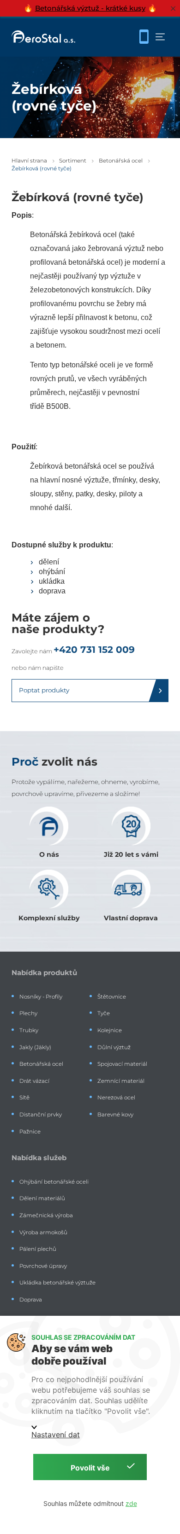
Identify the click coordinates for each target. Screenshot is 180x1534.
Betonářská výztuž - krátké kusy (90, 8)
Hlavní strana (29, 160)
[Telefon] (144, 36)
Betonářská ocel (121, 160)
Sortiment (72, 160)
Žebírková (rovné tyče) (42, 168)
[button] (160, 37)
